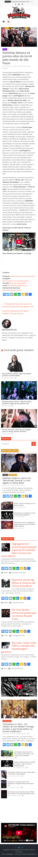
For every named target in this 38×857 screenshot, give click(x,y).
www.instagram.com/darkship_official (15, 281)
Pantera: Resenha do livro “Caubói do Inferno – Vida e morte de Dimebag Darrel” (24, 763)
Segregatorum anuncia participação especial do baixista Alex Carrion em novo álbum (19, 550)
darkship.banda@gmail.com (17, 286)
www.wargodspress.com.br (11, 290)
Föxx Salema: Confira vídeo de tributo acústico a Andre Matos (16, 375)
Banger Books (7, 721)
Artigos (5, 475)
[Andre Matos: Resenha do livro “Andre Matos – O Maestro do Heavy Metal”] (4, 771)
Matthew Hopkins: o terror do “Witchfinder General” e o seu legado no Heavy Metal (16, 480)
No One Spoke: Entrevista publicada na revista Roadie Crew (24, 614)
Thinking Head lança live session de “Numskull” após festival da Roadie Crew (17, 305)
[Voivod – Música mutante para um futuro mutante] (7, 502)
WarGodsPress (23, 66)
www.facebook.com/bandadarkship (22, 276)
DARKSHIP (5, 68)
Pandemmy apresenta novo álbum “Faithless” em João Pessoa (15, 312)
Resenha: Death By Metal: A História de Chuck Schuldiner (23, 583)
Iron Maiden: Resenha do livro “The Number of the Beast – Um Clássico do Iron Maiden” (24, 753)
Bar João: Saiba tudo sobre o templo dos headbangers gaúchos (18, 647)
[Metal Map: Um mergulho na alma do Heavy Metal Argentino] (7, 512)
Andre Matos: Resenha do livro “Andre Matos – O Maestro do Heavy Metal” (21, 773)
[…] (15, 563)
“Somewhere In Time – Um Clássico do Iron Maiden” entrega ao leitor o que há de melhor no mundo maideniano (18, 728)
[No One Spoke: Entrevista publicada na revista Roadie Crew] (6, 609)
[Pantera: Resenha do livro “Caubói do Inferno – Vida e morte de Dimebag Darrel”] (7, 761)
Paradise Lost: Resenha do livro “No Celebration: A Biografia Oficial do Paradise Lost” (20, 783)
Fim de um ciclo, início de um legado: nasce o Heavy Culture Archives (16, 430)
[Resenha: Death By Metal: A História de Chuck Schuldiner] (6, 579)
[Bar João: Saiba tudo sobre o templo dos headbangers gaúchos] (6, 642)
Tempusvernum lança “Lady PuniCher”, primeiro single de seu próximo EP (17, 402)
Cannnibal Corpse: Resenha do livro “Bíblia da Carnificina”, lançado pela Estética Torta (21, 793)
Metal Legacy (12, 475)
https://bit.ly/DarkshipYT (18, 283)
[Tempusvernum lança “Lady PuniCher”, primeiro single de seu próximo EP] (19, 382)
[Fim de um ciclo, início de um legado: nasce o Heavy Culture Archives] (19, 410)
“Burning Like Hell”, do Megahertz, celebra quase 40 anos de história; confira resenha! (24, 524)
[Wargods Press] (3, 21)
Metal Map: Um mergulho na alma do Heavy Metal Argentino (24, 514)
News (4, 49)
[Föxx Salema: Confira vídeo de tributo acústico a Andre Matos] (15, 354)
